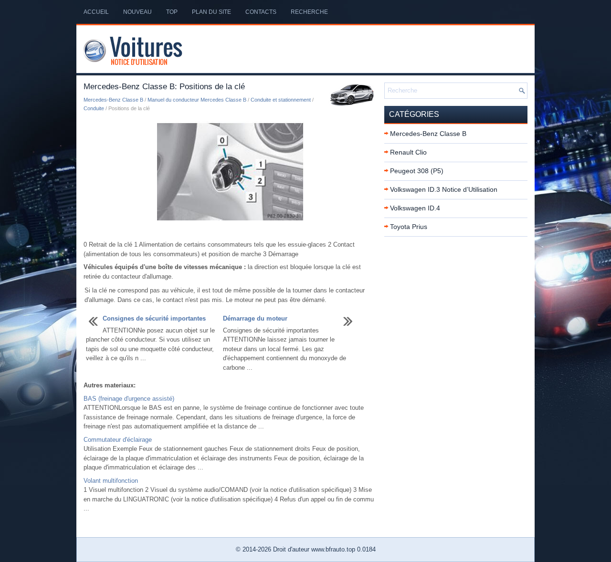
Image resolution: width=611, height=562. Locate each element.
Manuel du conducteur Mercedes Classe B (196, 100)
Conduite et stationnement (281, 100)
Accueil (96, 12)
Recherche (309, 12)
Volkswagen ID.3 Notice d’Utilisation (443, 189)
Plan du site (211, 12)
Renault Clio (408, 152)
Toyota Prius (408, 226)
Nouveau (137, 12)
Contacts (260, 12)
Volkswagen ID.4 (415, 208)
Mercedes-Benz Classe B (113, 100)
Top (172, 12)
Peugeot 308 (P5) (416, 171)
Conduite (94, 108)
